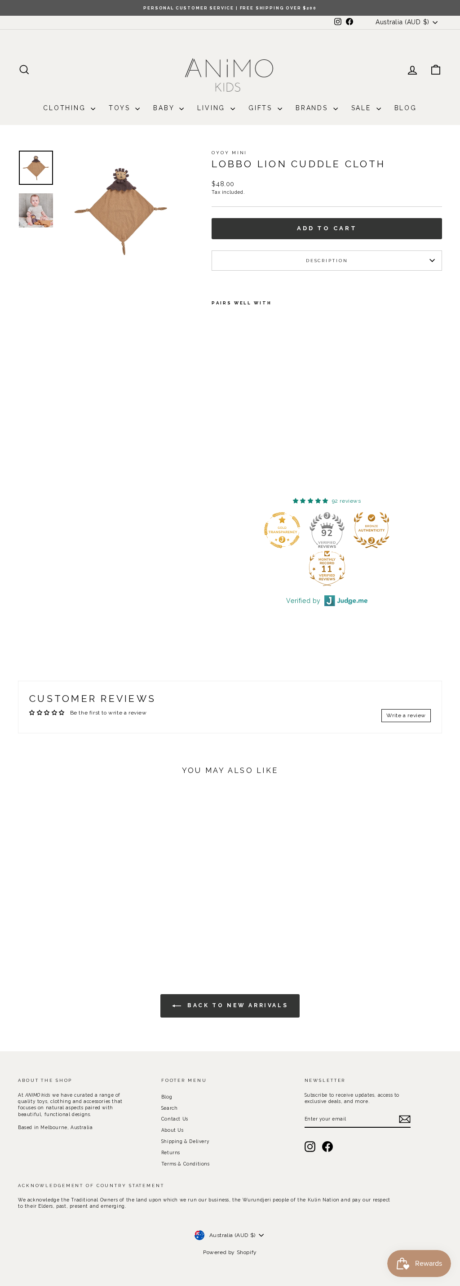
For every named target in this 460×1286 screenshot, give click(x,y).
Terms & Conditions (185, 1163)
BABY (165, 108)
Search (169, 1108)
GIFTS (261, 108)
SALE (362, 108)
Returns (170, 1152)
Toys (121, 108)
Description (327, 260)
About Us (172, 1130)
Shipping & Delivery (185, 1141)
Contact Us (174, 1118)
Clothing (65, 108)
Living (212, 108)
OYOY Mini (229, 152)
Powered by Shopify (230, 1252)
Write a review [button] (406, 715)
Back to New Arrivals (236, 1005)
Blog (405, 108)
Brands (313, 108)
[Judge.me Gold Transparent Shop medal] (304, 530)
